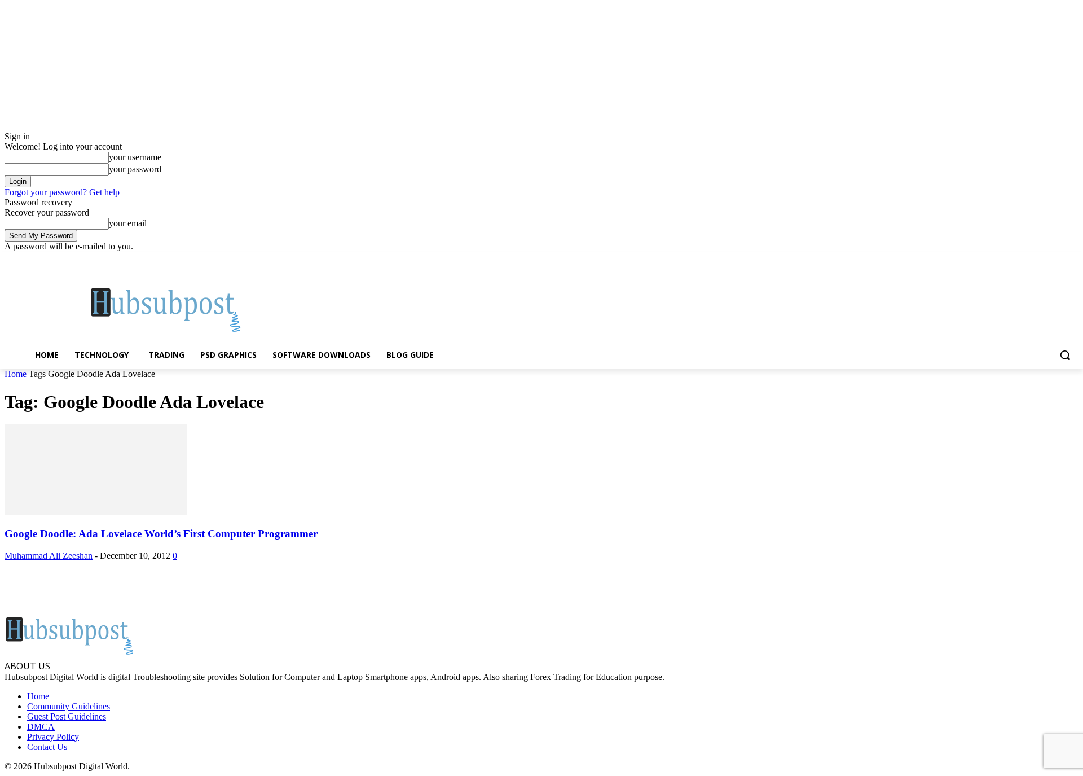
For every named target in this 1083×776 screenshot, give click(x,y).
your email (128, 223)
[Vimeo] (1056, 259)
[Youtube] (1072, 259)
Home (16, 374)
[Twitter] (1040, 259)
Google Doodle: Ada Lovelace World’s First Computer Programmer (161, 534)
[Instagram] (1025, 259)
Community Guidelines (68, 706)
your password (135, 169)
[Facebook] (1009, 259)
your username (135, 157)
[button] (1064, 355)
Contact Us (47, 747)
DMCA (41, 726)
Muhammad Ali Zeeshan (49, 555)
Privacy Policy (53, 737)
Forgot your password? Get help (62, 192)
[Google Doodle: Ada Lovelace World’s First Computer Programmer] (96, 511)
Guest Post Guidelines (66, 716)
